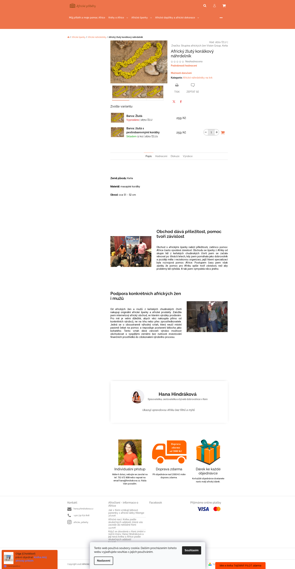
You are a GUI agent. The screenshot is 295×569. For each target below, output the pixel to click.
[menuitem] (87, 17)
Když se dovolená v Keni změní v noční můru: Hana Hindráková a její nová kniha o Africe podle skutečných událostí (127, 535)
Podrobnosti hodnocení (184, 65)
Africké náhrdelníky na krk (198, 77)
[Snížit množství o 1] (206, 132)
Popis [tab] (149, 156)
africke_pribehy (81, 522)
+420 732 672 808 (81, 515)
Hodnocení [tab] (161, 156)
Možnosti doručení (181, 73)
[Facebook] (181, 102)
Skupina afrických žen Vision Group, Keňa (204, 45)
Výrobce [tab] (188, 156)
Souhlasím (192, 550)
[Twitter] (174, 102)
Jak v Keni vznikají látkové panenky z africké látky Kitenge (126, 511)
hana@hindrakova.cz (83, 509)
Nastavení (103, 560)
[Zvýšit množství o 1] (217, 132)
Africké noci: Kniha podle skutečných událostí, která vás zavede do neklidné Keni (125, 522)
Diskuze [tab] (175, 156)
